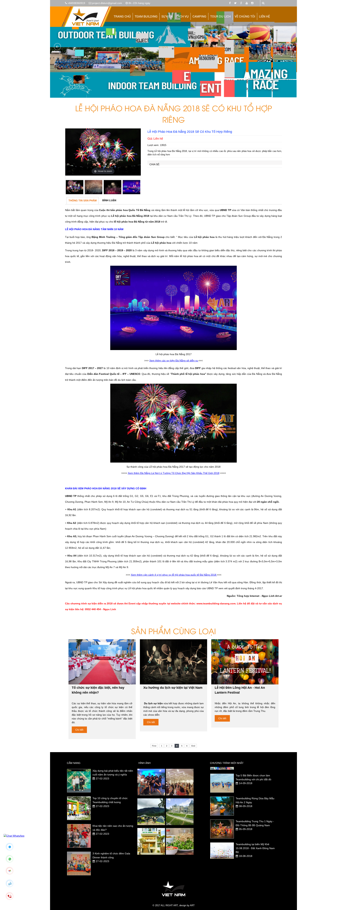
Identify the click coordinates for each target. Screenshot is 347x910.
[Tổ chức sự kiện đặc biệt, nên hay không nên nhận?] (102, 661)
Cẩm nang (73, 763)
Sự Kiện (167, 16)
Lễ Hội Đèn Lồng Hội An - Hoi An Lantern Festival (240, 690)
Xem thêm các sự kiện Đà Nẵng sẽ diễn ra (173, 360)
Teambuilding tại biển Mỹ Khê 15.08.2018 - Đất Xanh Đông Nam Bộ (255, 825)
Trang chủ (122, 16)
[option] (103, 152)
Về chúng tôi (245, 16)
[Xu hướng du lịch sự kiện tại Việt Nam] (173, 661)
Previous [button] (68, 189)
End (193, 746)
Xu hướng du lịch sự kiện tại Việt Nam (172, 687)
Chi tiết (79, 729)
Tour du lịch (220, 16)
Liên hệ (264, 16)
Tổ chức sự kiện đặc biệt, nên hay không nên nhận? (98, 690)
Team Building (146, 16)
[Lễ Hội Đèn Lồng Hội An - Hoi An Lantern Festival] (245, 661)
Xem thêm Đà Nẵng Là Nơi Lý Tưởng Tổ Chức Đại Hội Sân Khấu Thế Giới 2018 (173, 473)
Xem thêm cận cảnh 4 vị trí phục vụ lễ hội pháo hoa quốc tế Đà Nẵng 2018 (174, 574)
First (154, 746)
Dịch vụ (183, 16)
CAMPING (199, 16)
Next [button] (137, 189)
